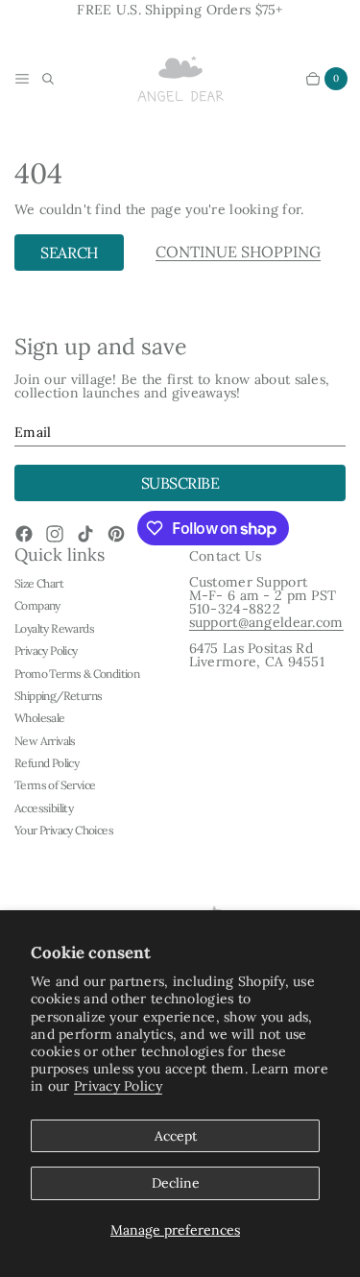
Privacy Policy (118, 1086)
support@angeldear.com (266, 622)
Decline (176, 1183)
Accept (176, 1135)
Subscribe (180, 483)
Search (68, 252)
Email (32, 432)
